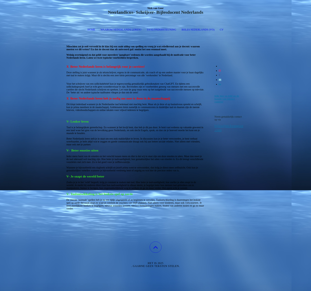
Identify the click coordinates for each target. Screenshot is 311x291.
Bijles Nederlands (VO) (198, 29)
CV (222, 29)
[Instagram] (220, 70)
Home (91, 29)
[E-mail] (220, 79)
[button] (155, 247)
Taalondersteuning (161, 29)
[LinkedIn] (220, 84)
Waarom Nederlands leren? (121, 29)
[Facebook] (219, 75)
